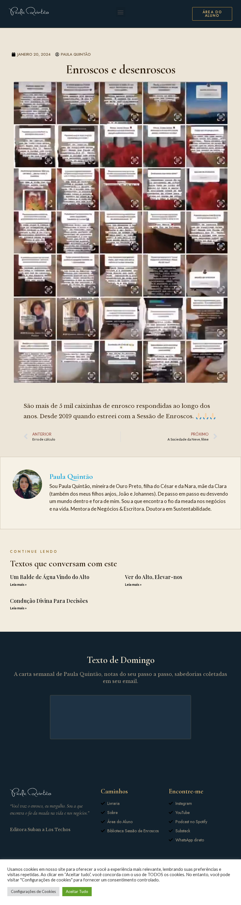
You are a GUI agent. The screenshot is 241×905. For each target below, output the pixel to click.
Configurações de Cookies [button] (33, 891)
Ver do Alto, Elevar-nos (153, 576)
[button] (120, 12)
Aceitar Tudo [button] (77, 891)
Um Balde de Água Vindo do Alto (49, 576)
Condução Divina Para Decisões (49, 600)
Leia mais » (18, 584)
